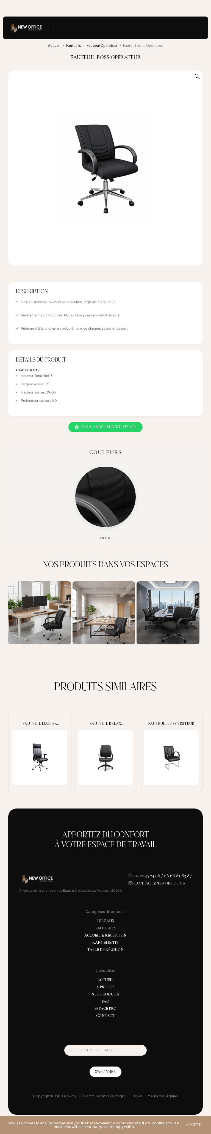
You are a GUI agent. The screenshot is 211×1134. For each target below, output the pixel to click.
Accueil (54, 46)
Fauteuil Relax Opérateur (105, 726)
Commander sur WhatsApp (108, 427)
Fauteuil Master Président (40, 726)
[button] (197, 76)
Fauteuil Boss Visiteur (171, 723)
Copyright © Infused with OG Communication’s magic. (79, 1096)
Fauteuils (73, 46)
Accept (193, 1124)
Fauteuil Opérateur (102, 46)
